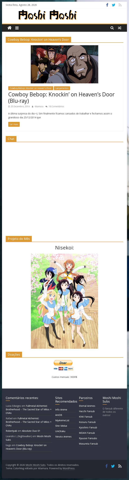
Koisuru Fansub (87, 422)
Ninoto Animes (63, 436)
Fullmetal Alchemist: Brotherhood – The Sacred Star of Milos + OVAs (29, 409)
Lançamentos (62, 88)
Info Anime (61, 409)
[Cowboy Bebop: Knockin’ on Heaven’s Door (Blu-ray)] (64, 47)
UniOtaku (60, 431)
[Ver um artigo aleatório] (119, 27)
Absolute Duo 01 (31, 430)
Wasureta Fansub (88, 443)
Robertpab (11, 430)
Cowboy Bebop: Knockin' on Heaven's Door (31, 88)
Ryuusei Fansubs (88, 438)
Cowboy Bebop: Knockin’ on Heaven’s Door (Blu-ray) (61, 97)
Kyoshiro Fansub (88, 427)
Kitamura (39, 106)
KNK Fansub (85, 416)
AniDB (58, 415)
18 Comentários (56, 106)
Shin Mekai (61, 425)
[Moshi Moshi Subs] (9, 28)
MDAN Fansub (87, 432)
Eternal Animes (87, 405)
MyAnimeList (62, 420)
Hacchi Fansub (87, 411)
